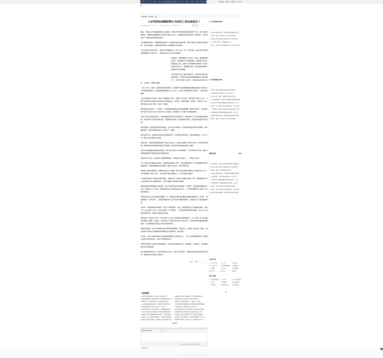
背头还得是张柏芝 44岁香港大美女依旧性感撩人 (190, 309)
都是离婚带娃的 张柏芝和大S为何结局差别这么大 (156, 299)
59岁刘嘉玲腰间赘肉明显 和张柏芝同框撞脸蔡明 (190, 304)
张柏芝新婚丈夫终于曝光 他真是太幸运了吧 (188, 312)
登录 (188, 344)
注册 (193, 344)
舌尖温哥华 (174, 1)
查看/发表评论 (175, 25)
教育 (160, 1)
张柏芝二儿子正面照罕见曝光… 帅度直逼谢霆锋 (156, 317)
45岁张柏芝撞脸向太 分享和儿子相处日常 (154, 296)
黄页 (198, 1)
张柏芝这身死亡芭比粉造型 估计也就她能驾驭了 (156, 309)
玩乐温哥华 (167, 1)
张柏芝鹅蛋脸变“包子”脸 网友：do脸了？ (154, 306)
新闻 (143, 1)
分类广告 (203, 1)
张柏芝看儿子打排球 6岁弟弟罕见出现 (186, 299)
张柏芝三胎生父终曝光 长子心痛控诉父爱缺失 (189, 314)
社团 (192, 1)
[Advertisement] (226, 26)
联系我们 (233, 1)
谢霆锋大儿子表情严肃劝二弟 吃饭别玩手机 (154, 301)
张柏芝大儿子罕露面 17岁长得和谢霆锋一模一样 (190, 317)
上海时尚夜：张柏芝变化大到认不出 (186, 306)
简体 (220, 1)
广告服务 (227, 1)
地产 (149, 1)
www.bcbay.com (145, 25)
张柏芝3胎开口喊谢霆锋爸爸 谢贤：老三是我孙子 (156, 314)
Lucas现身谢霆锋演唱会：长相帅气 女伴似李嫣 (155, 304)
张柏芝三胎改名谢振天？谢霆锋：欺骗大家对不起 (156, 319)
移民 (154, 1)
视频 (187, 1)
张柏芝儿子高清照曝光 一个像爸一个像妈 (187, 301)
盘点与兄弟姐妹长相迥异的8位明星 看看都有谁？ (156, 312)
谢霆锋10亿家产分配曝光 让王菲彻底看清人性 (189, 296)
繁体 (222, 1)
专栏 (181, 1)
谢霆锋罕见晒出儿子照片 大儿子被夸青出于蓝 (189, 319)
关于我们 (239, 1)
